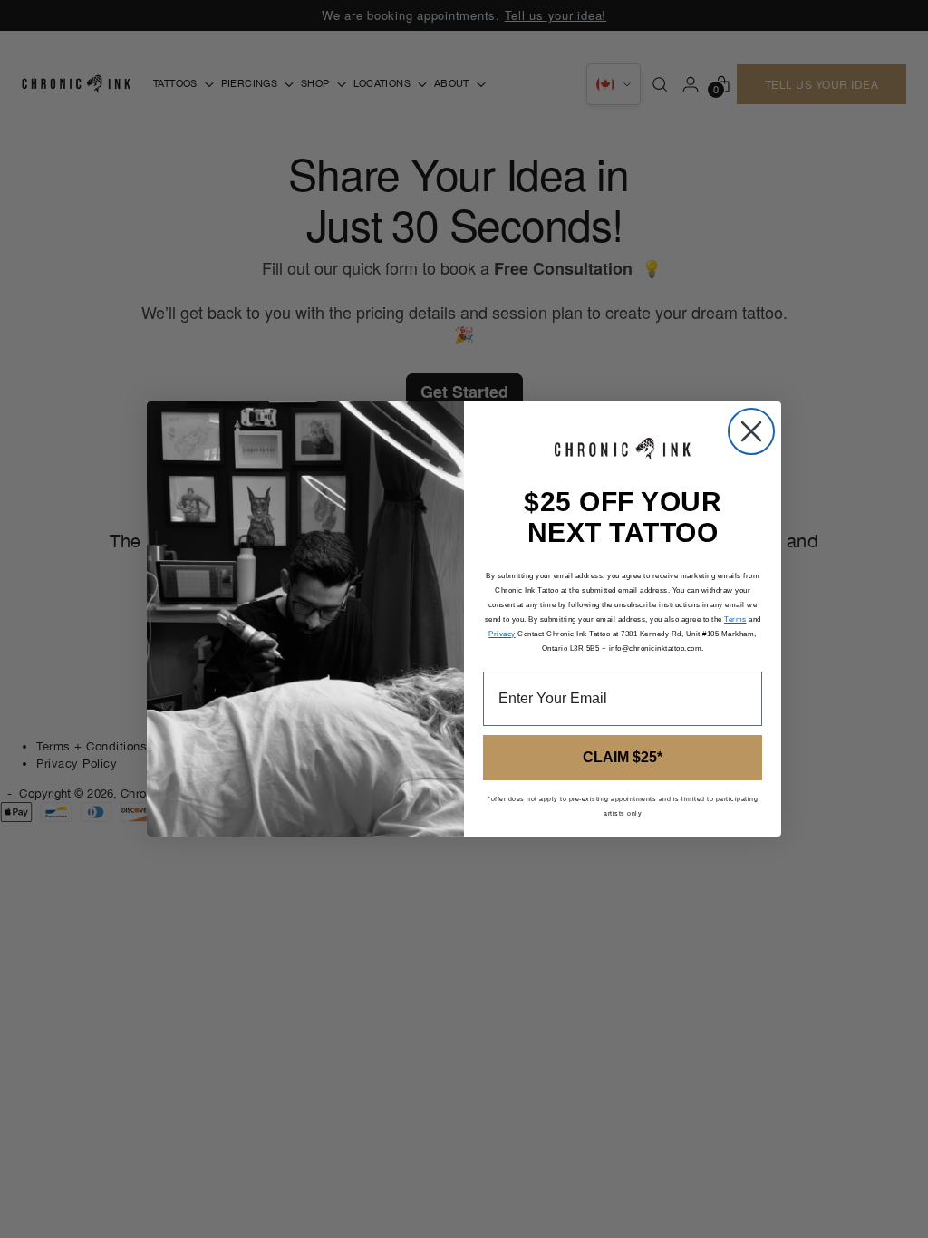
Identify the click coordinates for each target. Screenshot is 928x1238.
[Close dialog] (751, 431)
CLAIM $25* (622, 757)
